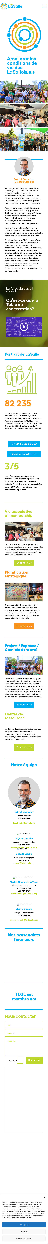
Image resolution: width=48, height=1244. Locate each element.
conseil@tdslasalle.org (24, 863)
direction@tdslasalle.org (24, 823)
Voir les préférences (24, 1238)
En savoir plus (24, 562)
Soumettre (34, 1059)
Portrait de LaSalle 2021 (24, 443)
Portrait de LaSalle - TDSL (24, 453)
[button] (44, 1197)
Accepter (24, 1225)
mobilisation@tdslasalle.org (24, 893)
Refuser (24, 1231)
